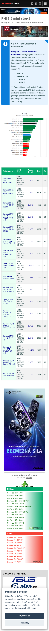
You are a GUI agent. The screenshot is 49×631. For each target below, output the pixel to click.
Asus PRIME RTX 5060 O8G (8, 277)
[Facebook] (36, 3)
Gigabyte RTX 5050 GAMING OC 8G (8, 302)
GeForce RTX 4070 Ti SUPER (19, 507)
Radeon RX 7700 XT (15, 554)
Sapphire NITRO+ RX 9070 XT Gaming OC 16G (9, 314)
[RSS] (32, 3)
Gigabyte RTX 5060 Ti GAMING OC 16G (8, 253)
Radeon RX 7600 (14, 562)
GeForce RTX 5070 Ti (15, 504)
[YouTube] (40, 3)
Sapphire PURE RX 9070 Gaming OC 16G (9, 326)
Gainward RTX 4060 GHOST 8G (8, 338)
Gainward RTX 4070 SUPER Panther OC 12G (9, 241)
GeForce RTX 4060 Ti (15, 523)
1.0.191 (31, 350)
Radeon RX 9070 (14, 546)
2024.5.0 (31, 265)
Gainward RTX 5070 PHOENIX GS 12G (8, 229)
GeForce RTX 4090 (14, 496)
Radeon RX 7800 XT (15, 551)
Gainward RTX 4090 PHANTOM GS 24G (8, 193)
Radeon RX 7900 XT (15, 543)
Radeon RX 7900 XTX (16, 537)
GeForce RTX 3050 (14, 528)
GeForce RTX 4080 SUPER (18, 501)
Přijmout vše (24, 616)
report (12, 3)
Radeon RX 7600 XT (15, 559)
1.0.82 (30, 181)
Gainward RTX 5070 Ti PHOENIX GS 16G (8, 217)
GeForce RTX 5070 (14, 509)
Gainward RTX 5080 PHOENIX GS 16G (8, 205)
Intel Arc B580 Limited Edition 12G (8, 265)
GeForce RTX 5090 (14, 493)
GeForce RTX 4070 (14, 515)
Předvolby (24, 623)
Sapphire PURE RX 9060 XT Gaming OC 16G (9, 362)
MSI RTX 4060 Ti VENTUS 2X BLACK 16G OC (8, 290)
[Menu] (45, 3)
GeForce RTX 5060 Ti (15, 517)
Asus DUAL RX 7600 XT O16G (8, 374)
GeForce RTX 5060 (14, 520)
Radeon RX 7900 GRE (16, 548)
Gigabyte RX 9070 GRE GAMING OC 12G (7, 350)
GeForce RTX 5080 (14, 498)
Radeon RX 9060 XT (15, 556)
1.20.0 (30, 193)
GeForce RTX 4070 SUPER (18, 512)
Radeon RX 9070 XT (15, 540)
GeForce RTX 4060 (14, 526)
